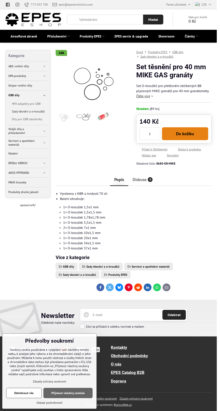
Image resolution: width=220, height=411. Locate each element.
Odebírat (174, 315)
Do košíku (185, 133)
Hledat (153, 19)
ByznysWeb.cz (123, 405)
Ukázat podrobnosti (50, 403)
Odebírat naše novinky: (58, 322)
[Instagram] (17, 4)
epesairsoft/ (28, 205)
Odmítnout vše (24, 393)
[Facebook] (8, 4)
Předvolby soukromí (104, 398)
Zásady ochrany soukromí (136, 398)
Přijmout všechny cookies (68, 393)
